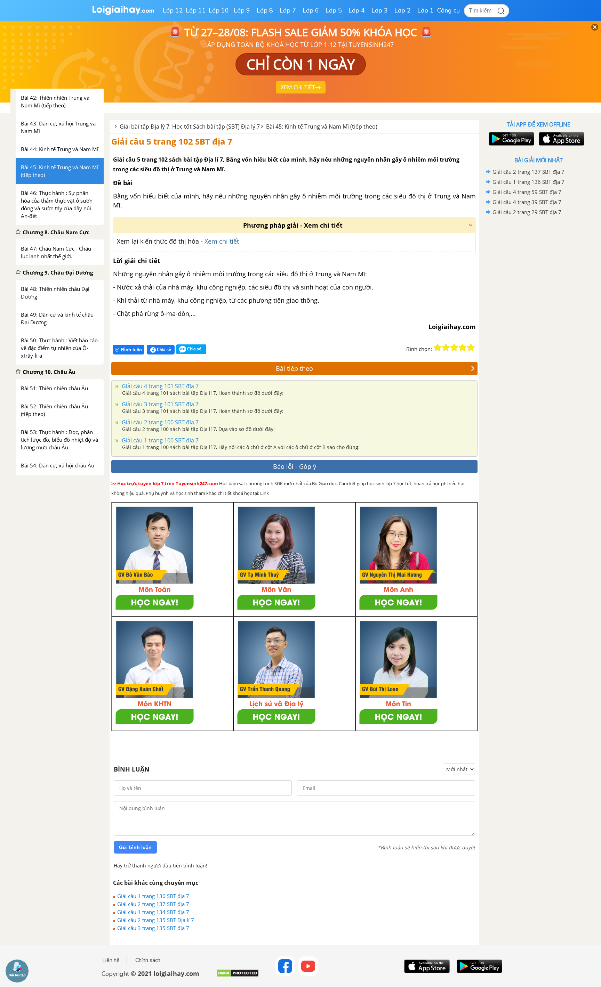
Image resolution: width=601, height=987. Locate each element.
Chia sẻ (163, 349)
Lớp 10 (219, 10)
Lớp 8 (265, 10)
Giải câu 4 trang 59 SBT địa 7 (526, 191)
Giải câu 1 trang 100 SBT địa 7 (159, 440)
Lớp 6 (311, 10)
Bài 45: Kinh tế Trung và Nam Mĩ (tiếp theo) (321, 126)
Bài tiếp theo (294, 368)
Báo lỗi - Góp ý (294, 466)
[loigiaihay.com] (123, 13)
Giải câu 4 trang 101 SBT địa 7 (159, 386)
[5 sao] (471, 347)
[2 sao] (446, 347)
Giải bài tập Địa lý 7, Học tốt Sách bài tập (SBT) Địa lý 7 (190, 126)
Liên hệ (111, 960)
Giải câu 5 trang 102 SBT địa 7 (171, 141)
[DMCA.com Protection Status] (238, 975)
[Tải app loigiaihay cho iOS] (560, 139)
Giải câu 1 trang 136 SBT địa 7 (153, 895)
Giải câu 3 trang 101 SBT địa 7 (159, 404)
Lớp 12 (173, 10)
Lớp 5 (334, 10)
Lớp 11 (196, 10)
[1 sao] (437, 347)
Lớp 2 (402, 10)
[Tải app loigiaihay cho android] (510, 139)
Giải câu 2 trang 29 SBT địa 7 (526, 212)
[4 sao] (462, 347)
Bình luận (131, 349)
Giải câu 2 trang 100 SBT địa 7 (159, 422)
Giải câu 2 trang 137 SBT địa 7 (153, 903)
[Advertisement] (538, 327)
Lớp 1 (425, 10)
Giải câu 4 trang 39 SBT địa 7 (526, 201)
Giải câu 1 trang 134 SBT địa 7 (153, 911)
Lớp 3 (379, 10)
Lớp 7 (288, 10)
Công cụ (448, 10)
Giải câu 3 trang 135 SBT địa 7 (153, 927)
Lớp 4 (356, 10)
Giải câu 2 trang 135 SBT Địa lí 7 (155, 919)
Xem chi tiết (222, 241)
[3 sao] (454, 347)
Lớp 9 (242, 10)
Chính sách (147, 960)
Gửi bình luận (135, 847)
